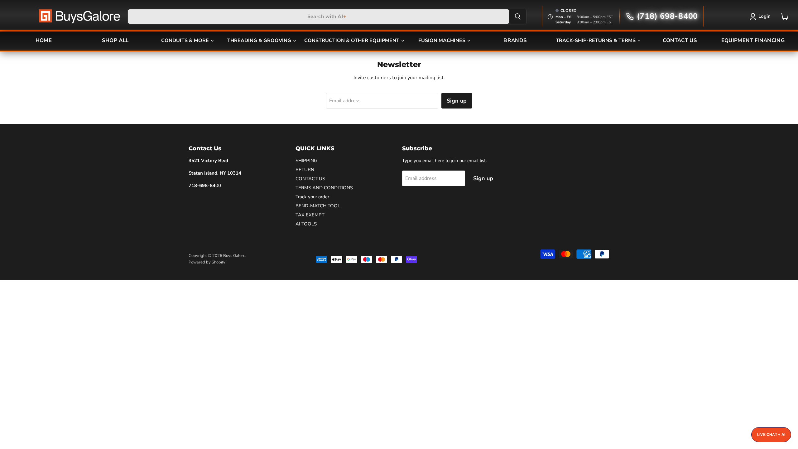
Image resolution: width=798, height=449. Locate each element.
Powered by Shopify (207, 262)
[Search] (517, 16)
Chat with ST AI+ (771, 434)
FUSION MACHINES (442, 40)
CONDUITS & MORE (185, 40)
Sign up (457, 100)
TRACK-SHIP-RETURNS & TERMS (596, 40)
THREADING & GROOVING (259, 40)
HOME (44, 40)
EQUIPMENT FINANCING (753, 40)
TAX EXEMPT (310, 215)
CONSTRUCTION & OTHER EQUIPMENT (352, 40)
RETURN (305, 170)
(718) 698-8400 (667, 16)
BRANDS (515, 40)
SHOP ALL (115, 40)
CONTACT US (680, 40)
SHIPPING (306, 160)
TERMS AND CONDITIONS (324, 188)
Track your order (312, 197)
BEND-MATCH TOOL (318, 206)
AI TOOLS (306, 224)
